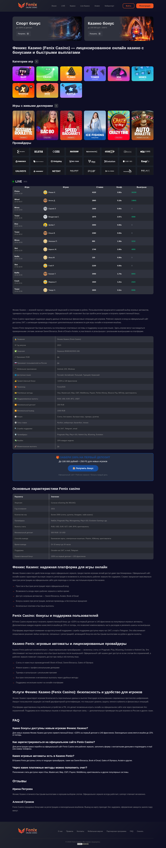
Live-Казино (85, 6)
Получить (21, 34)
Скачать (140, 831)
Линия (54, 6)
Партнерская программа (116, 831)
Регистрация (144, 6)
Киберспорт (109, 6)
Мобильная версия (95, 831)
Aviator (97, 6)
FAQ (131, 831)
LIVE (63, 6)
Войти (128, 6)
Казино (72, 6)
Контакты (80, 831)
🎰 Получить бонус (83, 468)
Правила (69, 831)
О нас (60, 831)
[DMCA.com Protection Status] (83, 845)
